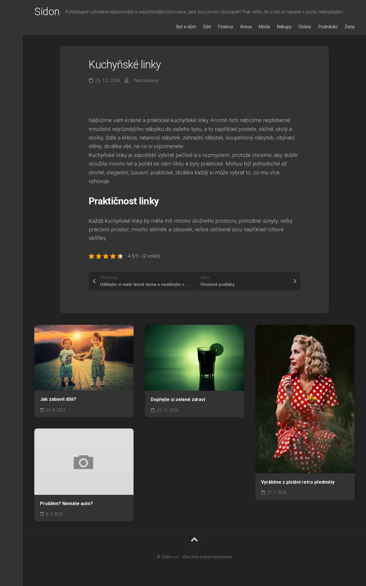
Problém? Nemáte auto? (66, 503)
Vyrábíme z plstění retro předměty (298, 482)
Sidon (47, 12)
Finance (225, 26)
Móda (264, 26)
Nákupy (284, 26)
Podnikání (328, 26)
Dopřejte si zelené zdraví (178, 399)
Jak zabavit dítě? (58, 399)
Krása (246, 26)
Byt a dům (186, 26)
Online (305, 26)
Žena (350, 26)
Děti (207, 26)
